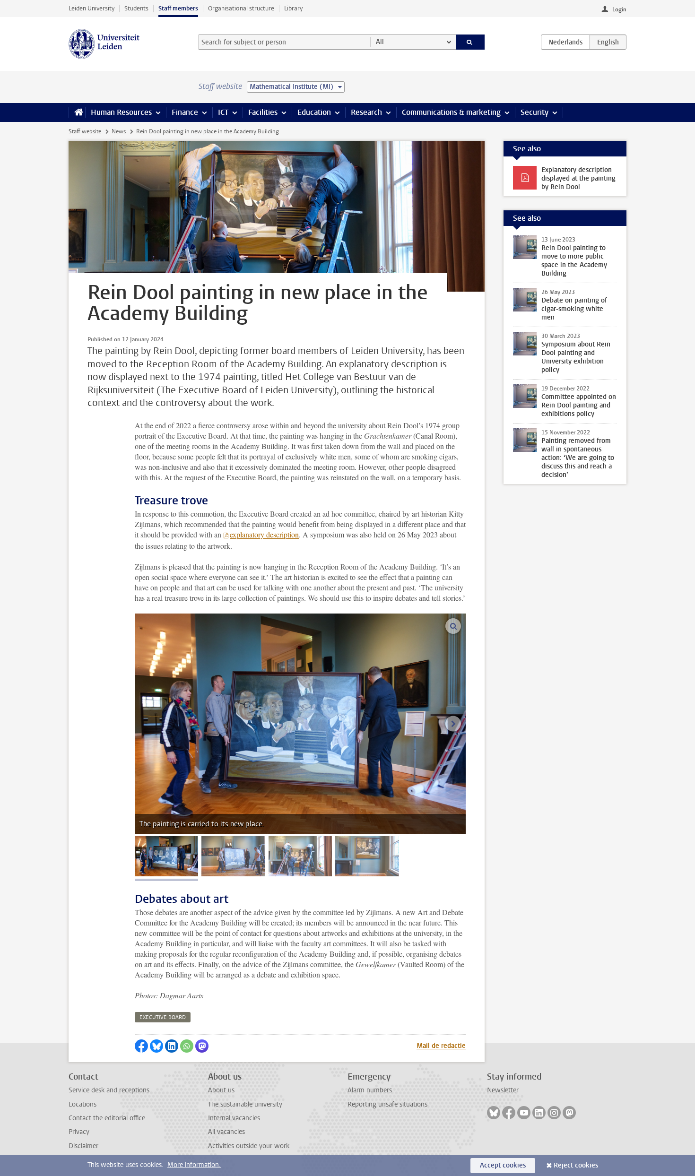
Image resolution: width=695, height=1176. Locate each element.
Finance (185, 112)
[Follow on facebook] (508, 1112)
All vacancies (226, 1131)
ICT (223, 112)
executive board (162, 1017)
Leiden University (91, 8)
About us (221, 1090)
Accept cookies (503, 1165)
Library (293, 8)
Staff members (178, 8)
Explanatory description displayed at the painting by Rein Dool (578, 178)
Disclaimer (83, 1145)
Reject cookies (576, 1165)
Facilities (263, 112)
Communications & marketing (451, 112)
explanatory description (264, 534)
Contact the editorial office (107, 1118)
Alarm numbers (370, 1090)
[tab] (166, 856)
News (119, 131)
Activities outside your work (248, 1145)
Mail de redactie (441, 1045)
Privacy (79, 1131)
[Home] (77, 112)
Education (314, 112)
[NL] (565, 42)
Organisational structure (241, 8)
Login (619, 9)
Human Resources (121, 112)
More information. (194, 1164)
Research (366, 112)
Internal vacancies (234, 1118)
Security (534, 112)
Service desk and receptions (109, 1090)
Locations (82, 1104)
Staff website (85, 131)
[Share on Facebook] (141, 1046)
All (380, 41)
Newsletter (503, 1090)
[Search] (470, 42)
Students (136, 8)
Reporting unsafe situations (387, 1104)
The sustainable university (245, 1104)
